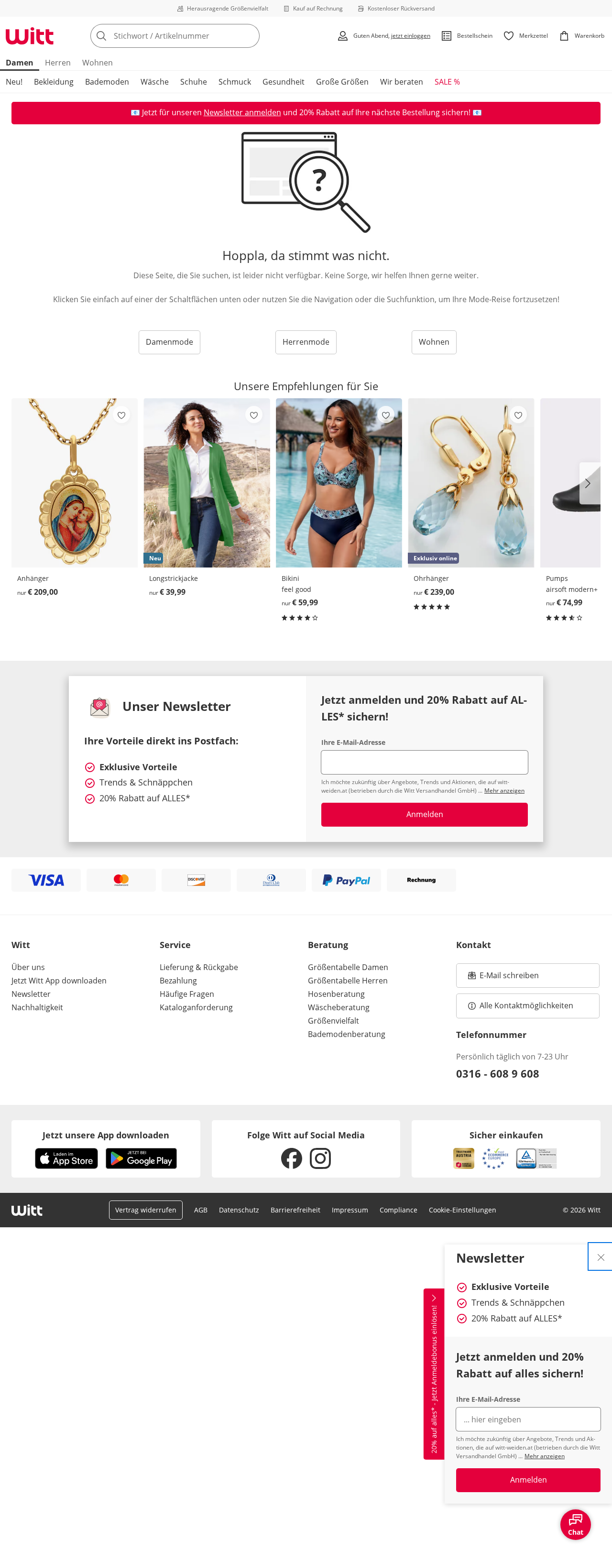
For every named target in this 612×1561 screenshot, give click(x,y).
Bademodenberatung (346, 1034)
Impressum (350, 1209)
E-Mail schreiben (503, 978)
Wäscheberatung (339, 1007)
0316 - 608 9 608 (497, 1073)
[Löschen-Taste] (249, 36)
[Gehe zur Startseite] (30, 36)
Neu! (14, 81)
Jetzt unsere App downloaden (106, 1135)
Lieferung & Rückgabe (199, 967)
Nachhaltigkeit (37, 1007)
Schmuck (235, 81)
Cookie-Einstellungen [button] (462, 1209)
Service (175, 944)
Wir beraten (401, 81)
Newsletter (31, 994)
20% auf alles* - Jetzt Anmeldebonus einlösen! (433, 1379)
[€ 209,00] (74, 483)
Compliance (398, 1209)
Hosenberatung (336, 994)
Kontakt (473, 944)
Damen (19, 62)
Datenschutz (239, 1209)
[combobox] (196, 35)
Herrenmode (306, 342)
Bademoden (107, 81)
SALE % (447, 81)
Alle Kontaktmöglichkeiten (526, 1005)
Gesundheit (283, 81)
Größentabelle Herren (348, 980)
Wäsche (155, 81)
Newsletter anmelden (242, 112)
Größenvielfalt (333, 1020)
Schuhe (193, 81)
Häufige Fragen (187, 994)
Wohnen (97, 62)
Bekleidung (54, 81)
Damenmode (169, 342)
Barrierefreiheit (295, 1209)
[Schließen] (601, 1256)
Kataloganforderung (196, 1007)
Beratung (328, 944)
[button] (590, 483)
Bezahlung (178, 980)
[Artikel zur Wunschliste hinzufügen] (121, 414)
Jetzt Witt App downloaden (59, 980)
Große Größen (342, 81)
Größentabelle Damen (348, 967)
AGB (201, 1209)
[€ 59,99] (339, 483)
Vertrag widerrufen (145, 1209)
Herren (58, 62)
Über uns (28, 967)
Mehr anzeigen (545, 1456)
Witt (20, 944)
